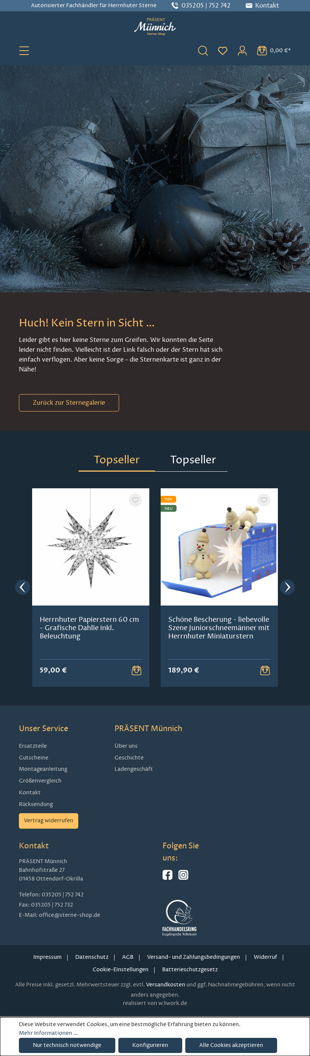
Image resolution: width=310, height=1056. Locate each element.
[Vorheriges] (22, 588)
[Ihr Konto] (242, 50)
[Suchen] (203, 50)
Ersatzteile (33, 746)
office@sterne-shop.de (69, 915)
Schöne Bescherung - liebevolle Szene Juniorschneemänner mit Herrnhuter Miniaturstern (219, 627)
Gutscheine (33, 758)
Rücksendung (36, 804)
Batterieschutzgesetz (190, 969)
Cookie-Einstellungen (121, 969)
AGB (127, 957)
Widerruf (265, 957)
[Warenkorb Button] (136, 670)
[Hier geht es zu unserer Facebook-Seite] (167, 878)
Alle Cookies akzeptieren (231, 1045)
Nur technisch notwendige (67, 1045)
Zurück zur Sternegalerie (69, 403)
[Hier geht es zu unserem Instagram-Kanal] (183, 878)
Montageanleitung (43, 769)
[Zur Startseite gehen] (155, 26)
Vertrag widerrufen (48, 820)
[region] (155, 587)
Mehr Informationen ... (48, 1033)
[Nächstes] (287, 588)
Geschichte (129, 758)
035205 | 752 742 (206, 6)
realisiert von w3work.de (155, 1003)
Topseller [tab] (117, 459)
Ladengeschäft (134, 769)
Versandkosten (165, 984)
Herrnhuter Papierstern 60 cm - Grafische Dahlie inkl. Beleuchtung (89, 627)
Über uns (126, 746)
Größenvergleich (40, 781)
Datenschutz (91, 957)
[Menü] (24, 50)
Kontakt (30, 792)
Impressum (47, 957)
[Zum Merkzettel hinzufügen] (135, 500)
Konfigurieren (150, 1045)
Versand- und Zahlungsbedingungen (193, 957)
